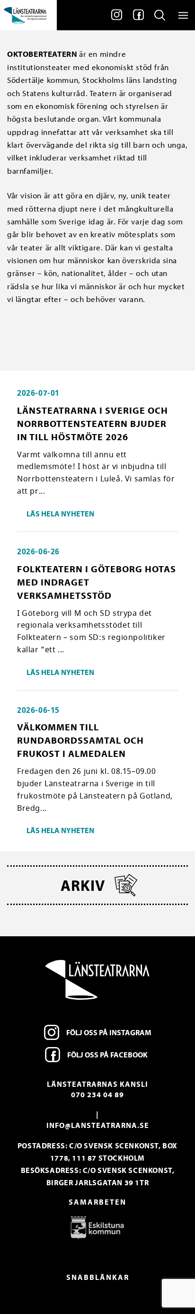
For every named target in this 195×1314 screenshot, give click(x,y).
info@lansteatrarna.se (97, 1125)
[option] (97, 1227)
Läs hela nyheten (60, 513)
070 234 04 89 (97, 1094)
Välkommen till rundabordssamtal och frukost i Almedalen (80, 740)
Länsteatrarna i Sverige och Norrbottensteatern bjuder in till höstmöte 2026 (92, 423)
